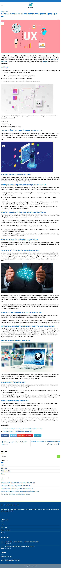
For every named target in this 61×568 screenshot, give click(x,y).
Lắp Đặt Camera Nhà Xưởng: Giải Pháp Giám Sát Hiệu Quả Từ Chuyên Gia (20, 491)
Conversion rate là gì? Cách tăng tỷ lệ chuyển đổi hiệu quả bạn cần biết (22, 429)
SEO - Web (5, 11)
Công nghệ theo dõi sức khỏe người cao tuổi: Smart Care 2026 (17, 488)
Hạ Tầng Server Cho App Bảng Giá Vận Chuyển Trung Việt (16, 485)
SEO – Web (4, 468)
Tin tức (3, 474)
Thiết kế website (5, 471)
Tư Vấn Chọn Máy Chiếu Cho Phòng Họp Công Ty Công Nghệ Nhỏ (18, 482)
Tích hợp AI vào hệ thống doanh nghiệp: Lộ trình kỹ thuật (15, 494)
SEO (2, 11)
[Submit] (58, 456)
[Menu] (2, 5)
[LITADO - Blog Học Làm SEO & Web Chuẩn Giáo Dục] (30, 5)
